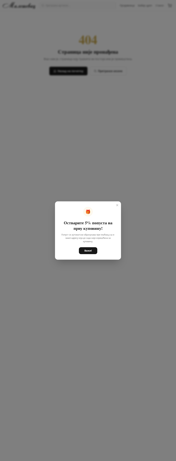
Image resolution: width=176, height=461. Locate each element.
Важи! (88, 250)
